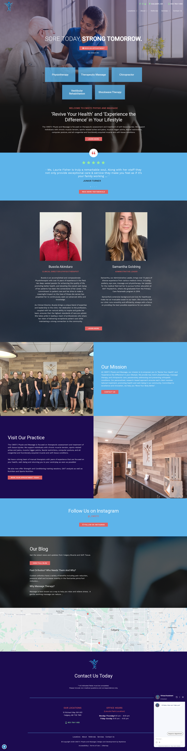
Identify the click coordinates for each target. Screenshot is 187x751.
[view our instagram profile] (142, 4)
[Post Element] (61, 577)
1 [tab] (91, 187)
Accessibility (83, 746)
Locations (76, 737)
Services (100, 737)
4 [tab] (96, 187)
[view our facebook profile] (140, 4)
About (84, 737)
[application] (136, 11)
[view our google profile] (145, 4)
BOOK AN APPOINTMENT (94, 48)
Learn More (93, 328)
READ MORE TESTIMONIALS (93, 192)
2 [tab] (93, 187)
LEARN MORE (93, 139)
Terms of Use (94, 746)
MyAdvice (122, 742)
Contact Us (109, 737)
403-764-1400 (176, 4)
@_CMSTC (93, 516)
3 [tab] (94, 187)
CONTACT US (109, 392)
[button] (93, 48)
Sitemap (105, 746)
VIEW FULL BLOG (40, 563)
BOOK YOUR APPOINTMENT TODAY (25, 477)
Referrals (92, 737)
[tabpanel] (93, 176)
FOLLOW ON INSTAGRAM (94, 525)
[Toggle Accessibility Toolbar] (4, 746)
